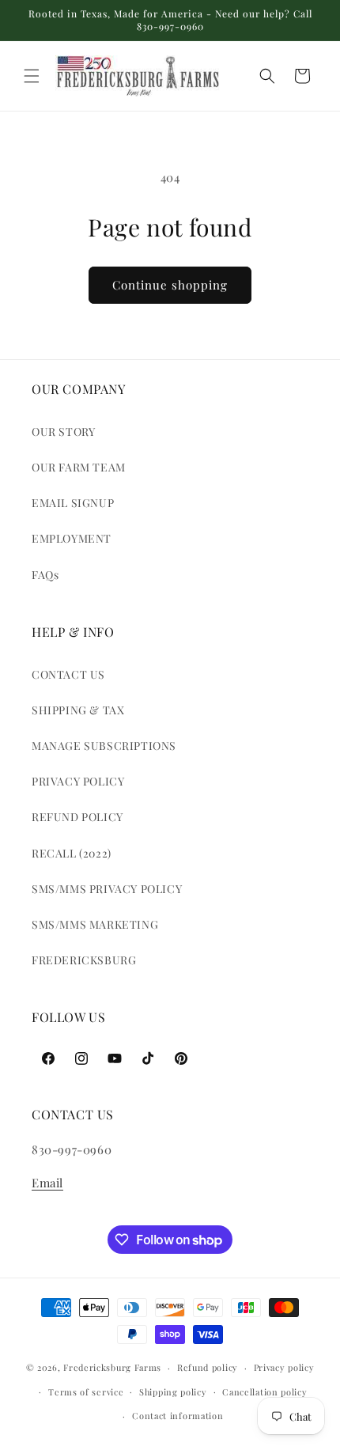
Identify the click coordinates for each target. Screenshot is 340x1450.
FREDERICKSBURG (84, 959)
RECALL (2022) (71, 853)
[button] (31, 76)
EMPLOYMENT (71, 538)
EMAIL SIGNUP (73, 502)
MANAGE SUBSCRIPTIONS (104, 745)
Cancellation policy (264, 1392)
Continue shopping (170, 285)
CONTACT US (68, 674)
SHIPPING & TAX (78, 709)
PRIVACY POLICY (78, 781)
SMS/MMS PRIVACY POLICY (107, 888)
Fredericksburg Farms (112, 1367)
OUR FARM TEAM (79, 467)
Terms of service (85, 1392)
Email (47, 1183)
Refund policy (207, 1367)
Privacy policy (284, 1367)
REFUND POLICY (77, 816)
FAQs (45, 574)
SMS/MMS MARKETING (95, 924)
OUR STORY (63, 431)
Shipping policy (173, 1392)
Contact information (177, 1416)
